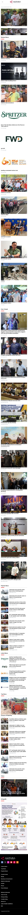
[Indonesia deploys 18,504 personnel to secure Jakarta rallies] (14, 205)
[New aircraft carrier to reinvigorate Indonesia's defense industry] (14, 49)
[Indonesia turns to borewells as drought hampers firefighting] (14, 706)
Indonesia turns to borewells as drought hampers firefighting (11, 714)
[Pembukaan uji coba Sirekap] (14, 413)
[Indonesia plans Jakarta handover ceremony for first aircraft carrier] (14, 249)
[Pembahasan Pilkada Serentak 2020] (14, 391)
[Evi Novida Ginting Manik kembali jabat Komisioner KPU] (14, 435)
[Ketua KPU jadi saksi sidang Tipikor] (14, 548)
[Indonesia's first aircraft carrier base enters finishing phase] (4, 591)
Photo (2, 885)
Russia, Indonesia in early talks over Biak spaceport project (11, 236)
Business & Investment (6, 879)
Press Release (4, 888)
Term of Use (4, 894)
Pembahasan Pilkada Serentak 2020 (10, 400)
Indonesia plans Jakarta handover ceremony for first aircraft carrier (13, 258)
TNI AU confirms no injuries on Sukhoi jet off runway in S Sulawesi (16, 647)
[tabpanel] (14, 788)
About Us (3, 901)
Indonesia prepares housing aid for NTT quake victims (13, 280)
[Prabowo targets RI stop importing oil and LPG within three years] (4, 764)
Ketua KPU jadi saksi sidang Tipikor (10, 557)
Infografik (3, 799)
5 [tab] (18, 797)
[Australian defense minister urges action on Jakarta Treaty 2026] (4, 721)
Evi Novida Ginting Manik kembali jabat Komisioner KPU (11, 445)
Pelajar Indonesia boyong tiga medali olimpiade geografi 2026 (12, 846)
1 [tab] (10, 797)
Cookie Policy (4, 899)
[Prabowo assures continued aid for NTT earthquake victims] (14, 293)
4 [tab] (16, 797)
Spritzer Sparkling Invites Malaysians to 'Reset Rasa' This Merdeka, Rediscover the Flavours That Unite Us (13, 125)
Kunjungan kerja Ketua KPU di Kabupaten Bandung (12, 490)
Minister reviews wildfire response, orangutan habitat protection (13, 192)
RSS (2, 906)
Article (2, 883)
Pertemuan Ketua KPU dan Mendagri (10, 468)
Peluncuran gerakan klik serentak (10, 513)
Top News (4, 694)
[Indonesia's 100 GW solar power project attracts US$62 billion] (4, 610)
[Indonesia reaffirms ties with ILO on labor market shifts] (4, 739)
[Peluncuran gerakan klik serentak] (14, 504)
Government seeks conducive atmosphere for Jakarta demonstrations (13, 102)
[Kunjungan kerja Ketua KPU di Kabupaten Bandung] (14, 480)
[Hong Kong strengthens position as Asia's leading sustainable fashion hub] (14, 161)
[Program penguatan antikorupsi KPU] (14, 345)
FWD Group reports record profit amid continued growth (14, 147)
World (2, 876)
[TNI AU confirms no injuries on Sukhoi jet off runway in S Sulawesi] (4, 647)
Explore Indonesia (5, 881)
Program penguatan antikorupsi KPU (11, 355)
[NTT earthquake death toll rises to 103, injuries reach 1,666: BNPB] (4, 616)
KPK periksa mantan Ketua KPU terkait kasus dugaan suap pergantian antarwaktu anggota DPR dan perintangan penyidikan (13, 332)
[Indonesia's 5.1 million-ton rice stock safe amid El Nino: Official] (4, 727)
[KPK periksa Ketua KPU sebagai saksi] (14, 570)
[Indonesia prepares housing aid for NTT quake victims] (14, 271)
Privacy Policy (4, 897)
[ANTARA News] (15, 1)
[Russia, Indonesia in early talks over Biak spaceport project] (14, 227)
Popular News (5, 585)
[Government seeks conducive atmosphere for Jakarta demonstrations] (14, 93)
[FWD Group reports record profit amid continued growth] (14, 138)
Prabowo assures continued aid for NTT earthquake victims (11, 302)
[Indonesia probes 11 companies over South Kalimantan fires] (4, 635)
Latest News (4, 653)
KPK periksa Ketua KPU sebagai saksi (11, 579)
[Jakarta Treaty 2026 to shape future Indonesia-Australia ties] (4, 641)
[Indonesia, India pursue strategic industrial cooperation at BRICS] (4, 733)
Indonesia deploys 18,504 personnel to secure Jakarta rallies (13, 214)
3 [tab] (14, 797)
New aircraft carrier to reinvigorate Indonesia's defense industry (13, 58)
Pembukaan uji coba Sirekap (8, 422)
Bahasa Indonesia (5, 892)
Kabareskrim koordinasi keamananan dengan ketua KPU (13, 378)
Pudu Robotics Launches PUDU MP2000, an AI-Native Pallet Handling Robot (13, 80)
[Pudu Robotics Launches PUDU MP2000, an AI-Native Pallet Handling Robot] (14, 71)
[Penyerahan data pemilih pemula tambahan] (14, 526)
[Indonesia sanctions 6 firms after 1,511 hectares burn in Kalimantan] (4, 604)
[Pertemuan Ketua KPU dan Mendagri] (14, 458)
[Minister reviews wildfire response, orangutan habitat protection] (14, 183)
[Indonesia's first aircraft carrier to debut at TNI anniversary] (4, 597)
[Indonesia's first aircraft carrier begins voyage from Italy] (4, 622)
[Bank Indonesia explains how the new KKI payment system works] (4, 629)
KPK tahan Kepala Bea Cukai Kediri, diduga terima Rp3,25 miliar (13, 792)
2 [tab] (12, 797)
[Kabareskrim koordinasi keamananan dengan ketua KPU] (14, 367)
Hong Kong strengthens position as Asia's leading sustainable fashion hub (12, 169)
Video (2, 776)
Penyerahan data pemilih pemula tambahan (12, 535)
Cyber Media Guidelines (7, 903)
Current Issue (4, 874)
